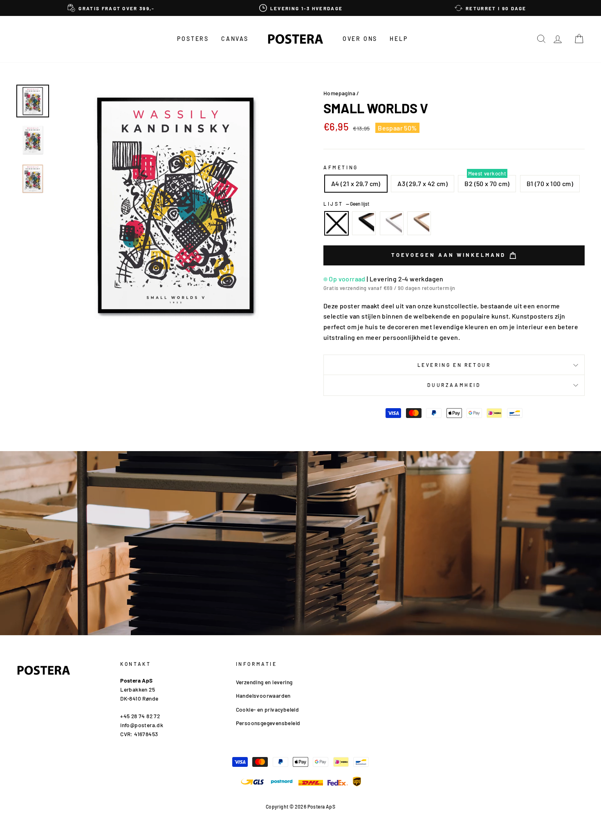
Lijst (346, 204)
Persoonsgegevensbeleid (268, 722)
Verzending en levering (264, 681)
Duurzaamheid (453, 385)
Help (399, 38)
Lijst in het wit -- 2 (391, 223)
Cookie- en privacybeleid (267, 709)
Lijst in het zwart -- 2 (363, 223)
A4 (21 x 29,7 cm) (356, 183)
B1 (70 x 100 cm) (550, 183)
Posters (193, 38)
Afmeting (340, 167)
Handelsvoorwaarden (263, 695)
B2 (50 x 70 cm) (486, 183)
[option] (111, 8)
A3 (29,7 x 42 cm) (422, 183)
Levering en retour (454, 365)
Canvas (235, 38)
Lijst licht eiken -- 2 (419, 223)
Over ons (360, 38)
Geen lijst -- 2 (336, 223)
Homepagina (339, 93)
